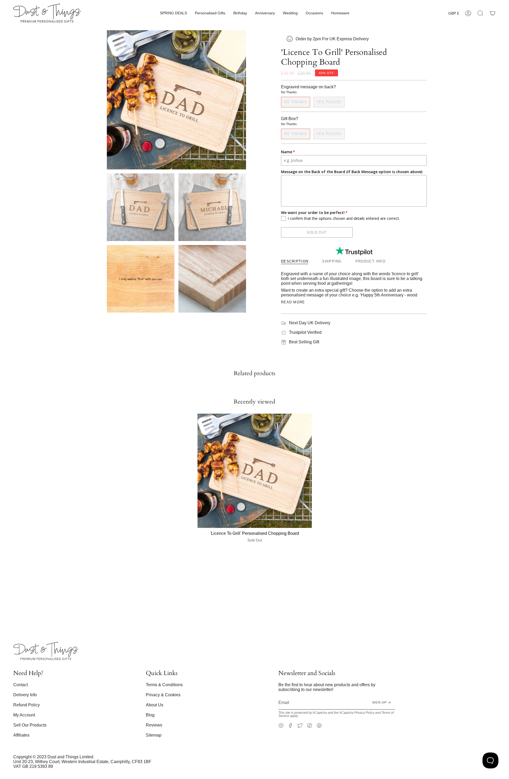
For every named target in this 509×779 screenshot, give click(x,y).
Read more (293, 302)
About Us (154, 705)
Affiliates (21, 735)
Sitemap (153, 735)
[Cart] (492, 13)
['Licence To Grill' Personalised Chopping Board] (255, 471)
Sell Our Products (29, 725)
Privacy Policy (364, 713)
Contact (20, 684)
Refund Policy (26, 705)
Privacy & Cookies (163, 695)
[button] (173, 13)
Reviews (154, 725)
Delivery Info (25, 695)
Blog (150, 715)
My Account (24, 715)
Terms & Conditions (164, 684)
